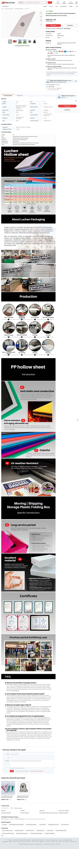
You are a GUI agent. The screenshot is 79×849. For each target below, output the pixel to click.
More (2, 835)
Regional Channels (54, 840)
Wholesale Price (41, 840)
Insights (70, 840)
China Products (15, 840)
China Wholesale (34, 840)
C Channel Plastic (42, 824)
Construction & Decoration (9, 8)
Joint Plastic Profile (64, 824)
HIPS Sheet (3, 810)
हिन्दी (56, 841)
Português (19, 841)
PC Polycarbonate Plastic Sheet (36, 833)
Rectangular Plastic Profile (53, 824)
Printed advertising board (6, 812)
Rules (77, 6)
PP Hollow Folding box (24, 812)
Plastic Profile (26, 8)
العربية (46, 841)
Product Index (61, 840)
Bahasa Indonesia (74, 841)
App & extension (63, 6)
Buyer (51, 6)
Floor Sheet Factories (30, 830)
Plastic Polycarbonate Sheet (61, 830)
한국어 (49, 841)
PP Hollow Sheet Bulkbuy (49, 833)
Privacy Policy (57, 844)
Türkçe (64, 841)
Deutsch (37, 841)
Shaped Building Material (19, 8)
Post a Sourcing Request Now (36, 771)
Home (2, 8)
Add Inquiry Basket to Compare (22, 45)
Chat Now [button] (71, 25)
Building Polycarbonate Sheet (22, 833)
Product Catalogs (18, 808)
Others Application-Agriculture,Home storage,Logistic (49, 812)
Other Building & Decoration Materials (16, 824)
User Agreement (46, 844)
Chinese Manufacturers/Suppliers (24, 840)
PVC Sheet (22, 810)
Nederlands (42, 841)
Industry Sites (47, 840)
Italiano (33, 841)
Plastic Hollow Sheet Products (8, 833)
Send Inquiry (53, 25)
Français (23, 841)
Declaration (52, 844)
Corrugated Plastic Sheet (63, 812)
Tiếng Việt (67, 841)
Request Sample (67, 28)
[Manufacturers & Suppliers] (8, 2)
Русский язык (28, 841)
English (10, 841)
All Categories (5, 6)
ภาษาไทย (59, 841)
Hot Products (9, 840)
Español (14, 841)
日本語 (53, 841)
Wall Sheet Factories (40, 830)
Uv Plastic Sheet (50, 830)
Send (12, 771)
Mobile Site (66, 840)
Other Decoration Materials (31, 824)
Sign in (76, 3)
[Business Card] (76, 100)
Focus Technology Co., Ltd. (31, 844)
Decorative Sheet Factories (7, 830)
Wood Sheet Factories (19, 830)
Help (56, 6)
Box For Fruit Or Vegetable (64, 810)
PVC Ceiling (4, 824)
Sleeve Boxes (42, 810)
